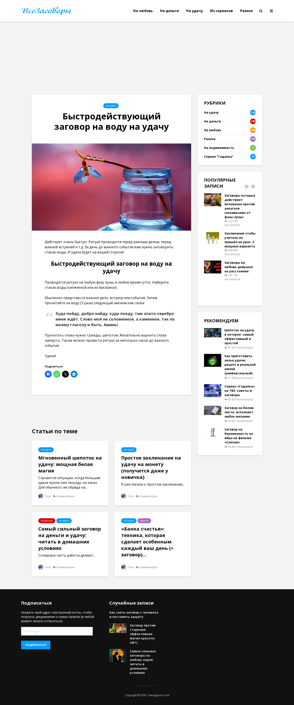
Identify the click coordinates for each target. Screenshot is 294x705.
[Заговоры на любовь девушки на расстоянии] (212, 267)
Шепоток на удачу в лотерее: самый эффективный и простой (239, 336)
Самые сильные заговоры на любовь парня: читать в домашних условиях (143, 662)
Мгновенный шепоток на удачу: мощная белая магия (70, 464)
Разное (246, 10)
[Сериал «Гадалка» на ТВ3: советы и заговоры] (212, 390)
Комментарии (65, 496)
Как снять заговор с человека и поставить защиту (133, 614)
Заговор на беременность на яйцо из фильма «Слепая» (238, 435)
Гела (47, 496)
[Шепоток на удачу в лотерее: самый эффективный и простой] (212, 332)
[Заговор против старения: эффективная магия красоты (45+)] (118, 628)
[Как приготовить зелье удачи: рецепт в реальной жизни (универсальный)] (212, 360)
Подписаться (35, 645)
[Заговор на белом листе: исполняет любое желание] (212, 410)
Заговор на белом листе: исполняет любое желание (239, 412)
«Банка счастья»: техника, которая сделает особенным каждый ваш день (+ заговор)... (147, 541)
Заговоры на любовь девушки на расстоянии (238, 267)
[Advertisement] (147, 58)
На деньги (169, 10)
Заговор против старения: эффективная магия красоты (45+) (143, 634)
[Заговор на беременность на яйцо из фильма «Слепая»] (212, 432)
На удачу (194, 10)
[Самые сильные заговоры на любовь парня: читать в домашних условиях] (118, 655)
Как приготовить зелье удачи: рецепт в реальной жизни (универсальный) (240, 364)
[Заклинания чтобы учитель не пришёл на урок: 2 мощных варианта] (212, 237)
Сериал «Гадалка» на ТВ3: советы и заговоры (239, 390)
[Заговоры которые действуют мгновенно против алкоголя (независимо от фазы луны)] (212, 199)
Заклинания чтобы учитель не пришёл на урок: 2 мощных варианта (239, 239)
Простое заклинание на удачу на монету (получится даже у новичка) (151, 467)
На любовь (143, 10)
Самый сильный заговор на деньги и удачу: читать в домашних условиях (69, 538)
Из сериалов (221, 10)
